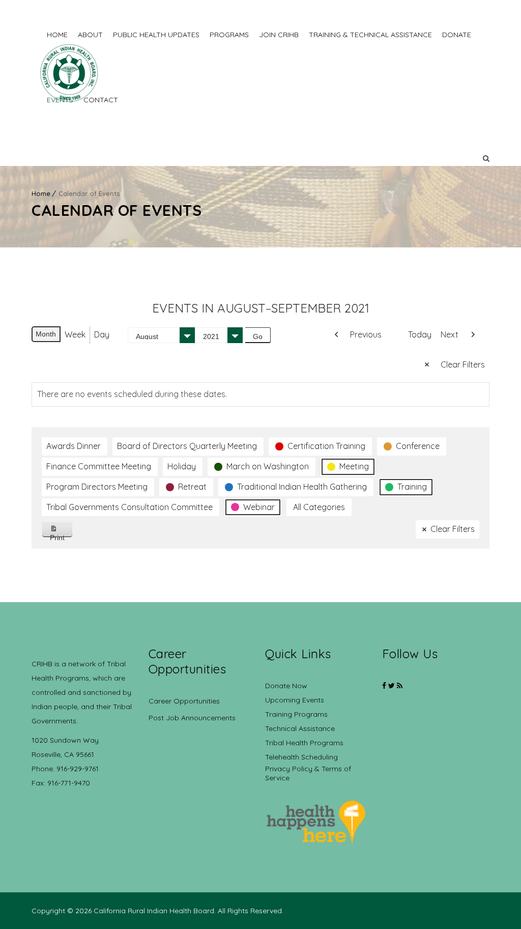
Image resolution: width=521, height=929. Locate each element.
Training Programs (296, 714)
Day (101, 334)
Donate (456, 34)
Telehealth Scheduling (301, 757)
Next (449, 334)
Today (419, 334)
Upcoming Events (294, 700)
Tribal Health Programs (304, 742)
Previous (366, 334)
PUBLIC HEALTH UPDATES (156, 34)
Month (46, 334)
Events (60, 99)
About (90, 34)
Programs (229, 34)
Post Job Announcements (192, 717)
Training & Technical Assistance (370, 34)
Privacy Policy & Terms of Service (308, 773)
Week (75, 334)
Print (61, 535)
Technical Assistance (300, 728)
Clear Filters (463, 364)
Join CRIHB (279, 34)
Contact (100, 99)
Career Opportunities (184, 701)
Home (57, 34)
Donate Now (286, 685)
